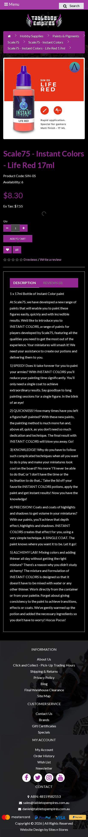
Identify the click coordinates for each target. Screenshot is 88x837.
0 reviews (30, 259)
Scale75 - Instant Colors (45, 42)
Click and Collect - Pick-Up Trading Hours (44, 665)
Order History (44, 756)
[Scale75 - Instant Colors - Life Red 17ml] (44, 98)
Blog (44, 684)
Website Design (32, 829)
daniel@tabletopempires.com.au (46, 809)
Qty (5, 221)
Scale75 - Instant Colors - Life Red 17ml (36, 48)
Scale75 (13, 42)
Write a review (50, 259)
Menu (13, 4)
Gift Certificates (44, 726)
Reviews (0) (53, 283)
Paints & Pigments (66, 36)
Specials (44, 732)
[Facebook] (26, 777)
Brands (44, 720)
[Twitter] (38, 777)
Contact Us (44, 714)
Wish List (44, 762)
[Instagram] (49, 777)
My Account (44, 750)
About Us (44, 659)
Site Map (44, 696)
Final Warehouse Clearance (44, 690)
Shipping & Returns (44, 671)
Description (24, 283)
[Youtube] (60, 777)
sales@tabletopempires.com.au (46, 803)
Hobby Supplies (31, 36)
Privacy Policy (44, 677)
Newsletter (44, 768)
